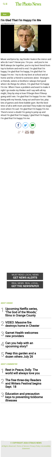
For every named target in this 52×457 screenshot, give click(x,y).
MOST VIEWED (7, 303)
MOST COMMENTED (9, 364)
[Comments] (33, 125)
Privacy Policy (35, 446)
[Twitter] (25, 125)
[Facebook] (18, 125)
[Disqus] (26, 169)
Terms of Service (23, 446)
